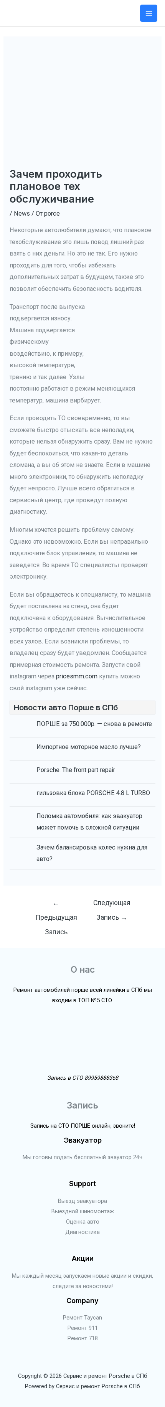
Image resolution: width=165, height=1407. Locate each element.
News (22, 213)
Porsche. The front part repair (75, 770)
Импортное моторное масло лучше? (88, 747)
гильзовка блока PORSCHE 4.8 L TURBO (93, 793)
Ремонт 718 (83, 1338)
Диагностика (82, 1232)
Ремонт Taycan (82, 1317)
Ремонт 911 (83, 1328)
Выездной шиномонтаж (82, 1211)
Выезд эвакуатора (82, 1201)
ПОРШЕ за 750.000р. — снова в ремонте (94, 723)
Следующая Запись (111, 905)
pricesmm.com (76, 676)
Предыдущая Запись (56, 905)
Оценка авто (82, 1221)
